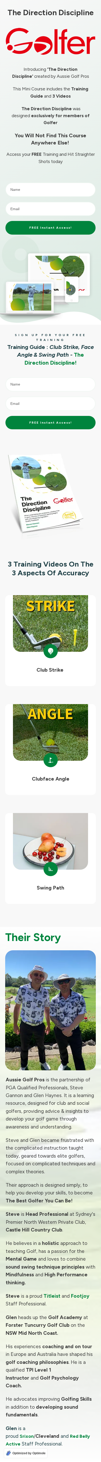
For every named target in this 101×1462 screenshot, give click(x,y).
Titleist (52, 1296)
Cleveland (47, 1436)
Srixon (27, 1436)
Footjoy (80, 1296)
